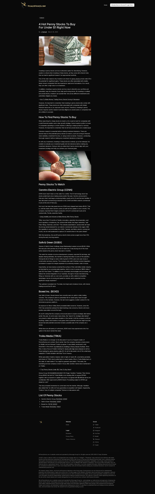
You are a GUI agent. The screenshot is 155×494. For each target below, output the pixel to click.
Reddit (96, 436)
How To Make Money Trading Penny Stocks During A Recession (60, 99)
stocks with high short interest (74, 349)
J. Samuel (44, 32)
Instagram (97, 430)
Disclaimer (68, 433)
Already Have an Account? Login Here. (122, 5)
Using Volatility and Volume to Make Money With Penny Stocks (59, 216)
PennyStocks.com (45, 454)
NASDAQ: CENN (62, 399)
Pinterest (97, 439)
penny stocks (76, 79)
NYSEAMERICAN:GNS (55, 373)
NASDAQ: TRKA (55, 407)
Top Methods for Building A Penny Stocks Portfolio (69, 346)
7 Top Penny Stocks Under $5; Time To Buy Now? (55, 369)
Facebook (97, 427)
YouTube (97, 433)
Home (105, 5)
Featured (42, 17)
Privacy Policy (69, 436)
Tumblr (97, 445)
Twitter (97, 424)
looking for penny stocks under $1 (53, 351)
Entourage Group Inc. (74, 454)
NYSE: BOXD (53, 404)
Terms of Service (70, 439)
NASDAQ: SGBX (55, 401)
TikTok (97, 442)
